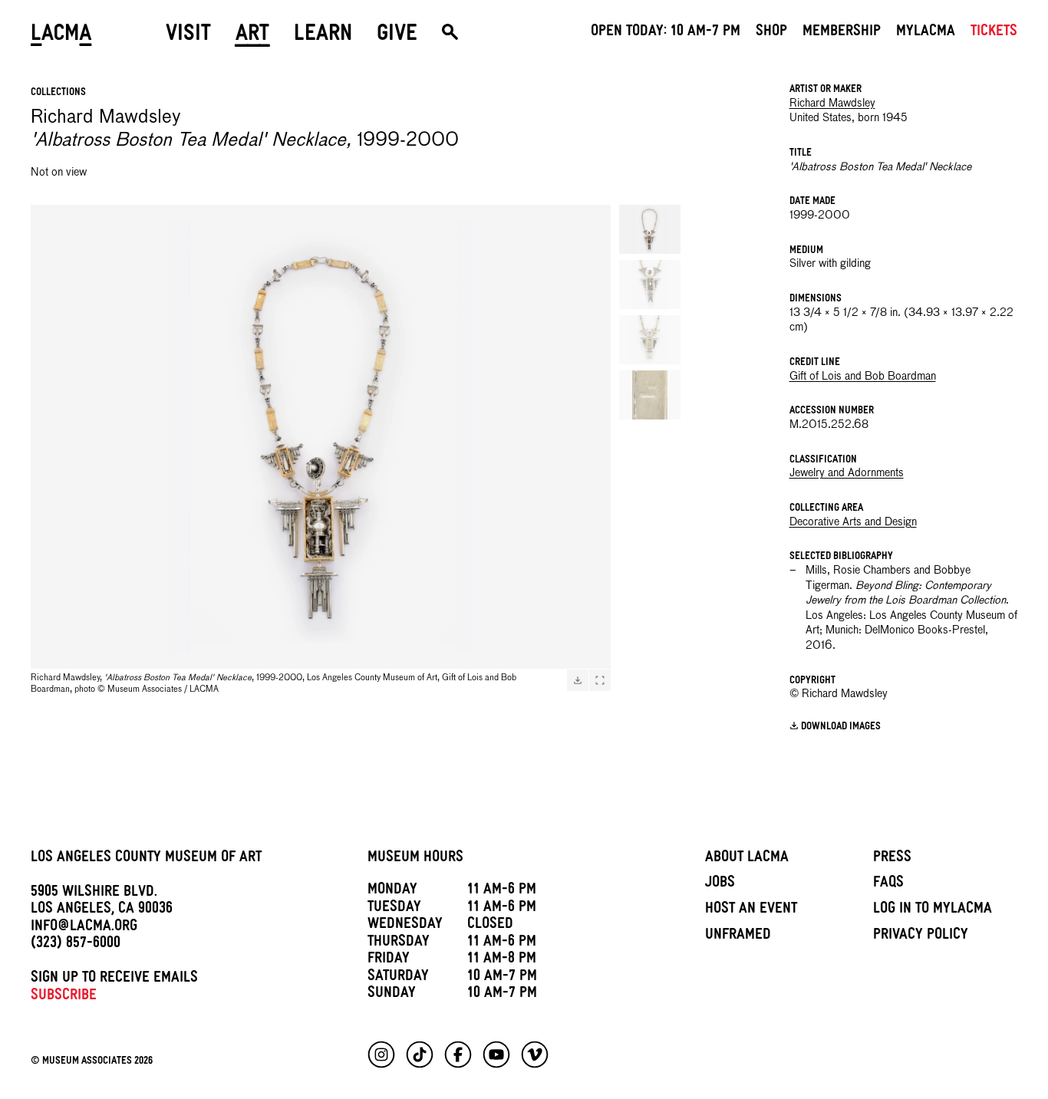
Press (892, 859)
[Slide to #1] (650, 229)
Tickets (994, 33)
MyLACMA (925, 33)
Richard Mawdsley (832, 103)
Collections (58, 93)
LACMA (61, 36)
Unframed (738, 936)
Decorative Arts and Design (853, 522)
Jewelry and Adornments (846, 473)
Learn (323, 36)
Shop (771, 33)
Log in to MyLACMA (932, 910)
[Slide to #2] (650, 284)
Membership (841, 33)
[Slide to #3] (650, 339)
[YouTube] (496, 1054)
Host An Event (751, 910)
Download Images (841, 727)
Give (397, 36)
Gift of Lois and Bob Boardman (862, 376)
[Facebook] (458, 1054)
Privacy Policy (920, 936)
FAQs (888, 884)
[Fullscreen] (600, 680)
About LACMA (747, 859)
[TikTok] (419, 1054)
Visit (188, 36)
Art (252, 36)
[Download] (577, 680)
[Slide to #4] (650, 395)
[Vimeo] (535, 1054)
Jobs (720, 884)
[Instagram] (381, 1054)
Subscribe (64, 997)
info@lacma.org (84, 928)
